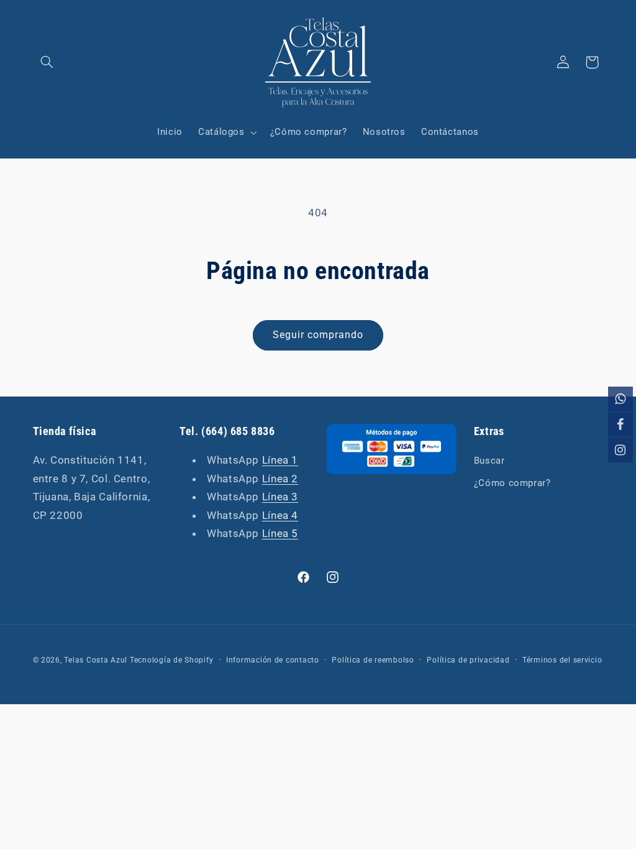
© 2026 (46, 660)
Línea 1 (280, 460)
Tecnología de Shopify (171, 660)
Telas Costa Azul (95, 660)
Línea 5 (280, 533)
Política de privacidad (468, 660)
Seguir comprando (318, 335)
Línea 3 (280, 496)
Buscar (489, 460)
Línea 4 (280, 515)
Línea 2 (280, 478)
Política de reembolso (373, 660)
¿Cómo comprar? (512, 483)
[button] (47, 62)
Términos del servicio (562, 660)
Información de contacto (272, 660)
